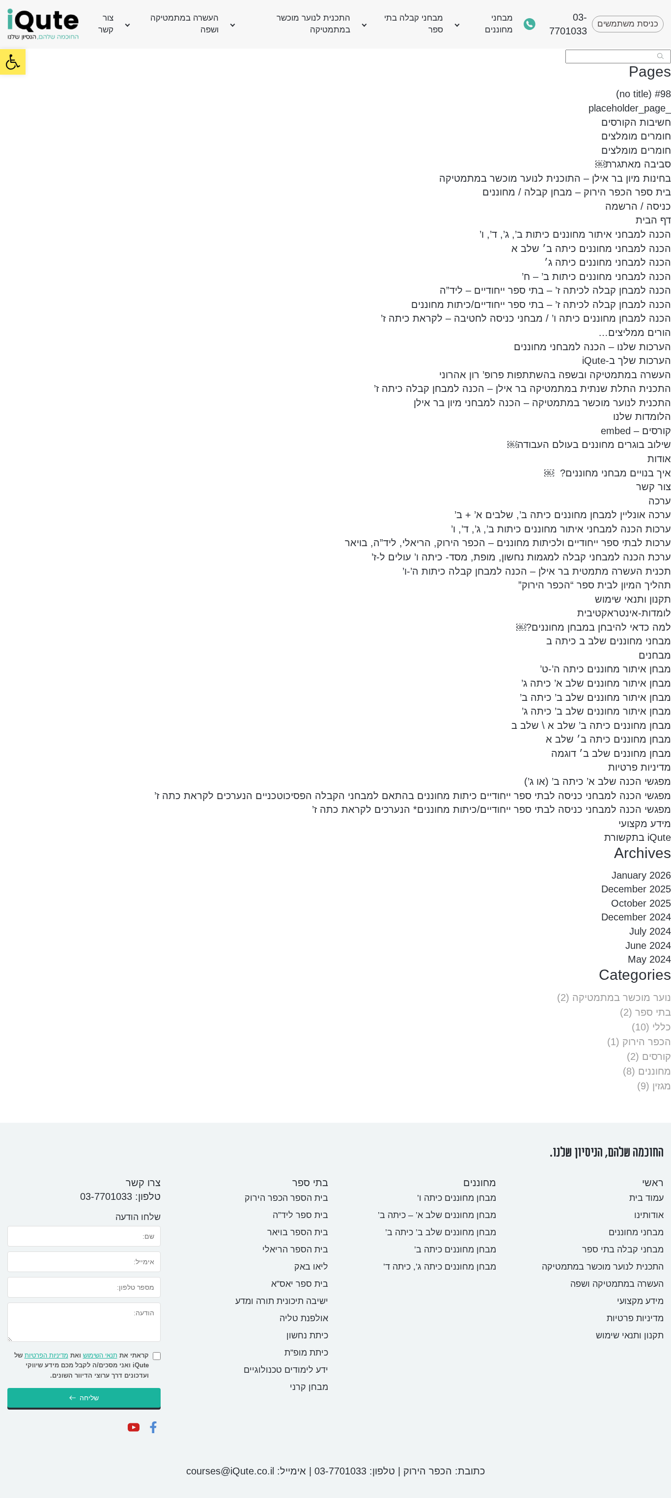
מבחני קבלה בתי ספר (413, 23)
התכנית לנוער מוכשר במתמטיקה (313, 23)
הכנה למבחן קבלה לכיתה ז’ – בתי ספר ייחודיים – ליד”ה (555, 290)
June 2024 (648, 945)
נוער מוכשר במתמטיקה (621, 997)
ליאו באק (311, 1267)
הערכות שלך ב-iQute (626, 360)
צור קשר (105, 23)
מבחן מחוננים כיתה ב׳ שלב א (608, 739)
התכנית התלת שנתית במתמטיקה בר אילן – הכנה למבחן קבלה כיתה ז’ (522, 388)
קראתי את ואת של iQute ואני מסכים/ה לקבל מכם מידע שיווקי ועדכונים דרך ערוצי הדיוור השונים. (81, 1366)
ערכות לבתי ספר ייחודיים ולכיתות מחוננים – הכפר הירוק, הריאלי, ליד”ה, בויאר (508, 542)
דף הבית (653, 220)
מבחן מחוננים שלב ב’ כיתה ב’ (440, 1232)
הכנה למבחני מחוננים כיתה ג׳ (607, 262)
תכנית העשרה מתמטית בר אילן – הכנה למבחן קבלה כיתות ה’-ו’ (536, 571)
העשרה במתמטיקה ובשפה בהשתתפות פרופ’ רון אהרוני (555, 374)
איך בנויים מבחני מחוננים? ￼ (607, 473)
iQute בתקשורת (637, 837)
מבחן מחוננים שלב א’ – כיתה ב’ (437, 1215)
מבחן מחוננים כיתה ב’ (455, 1249)
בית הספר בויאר (297, 1232)
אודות (659, 458)
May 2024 (649, 959)
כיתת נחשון (307, 1335)
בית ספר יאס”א (299, 1284)
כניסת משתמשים (627, 23)
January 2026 (641, 875)
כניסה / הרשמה (638, 206)
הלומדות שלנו (642, 416)
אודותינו (649, 1215)
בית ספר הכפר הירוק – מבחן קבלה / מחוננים (576, 192)
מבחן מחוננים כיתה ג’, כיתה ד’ (439, 1267)
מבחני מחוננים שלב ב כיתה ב (608, 641)
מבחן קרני (309, 1387)
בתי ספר (653, 1012)
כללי (661, 1027)
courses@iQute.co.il (230, 1471)
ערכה (659, 501)
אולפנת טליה (304, 1318)
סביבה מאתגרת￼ (633, 164)
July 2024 (650, 931)
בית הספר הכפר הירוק (286, 1198)
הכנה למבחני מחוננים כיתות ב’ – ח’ (596, 276)
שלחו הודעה (138, 1217)
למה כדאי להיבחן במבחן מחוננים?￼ (593, 627)
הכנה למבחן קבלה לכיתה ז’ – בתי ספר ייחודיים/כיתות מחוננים (541, 304)
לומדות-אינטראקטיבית (624, 613)
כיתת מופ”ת (306, 1353)
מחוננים (654, 1071)
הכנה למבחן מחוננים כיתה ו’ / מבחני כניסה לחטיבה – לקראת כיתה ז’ (526, 318)
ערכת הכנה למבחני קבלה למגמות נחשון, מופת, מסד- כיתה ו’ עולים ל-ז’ (521, 557)
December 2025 (636, 889)
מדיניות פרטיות (639, 767)
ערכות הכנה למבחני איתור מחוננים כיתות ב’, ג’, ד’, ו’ (561, 529)
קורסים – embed (636, 430)
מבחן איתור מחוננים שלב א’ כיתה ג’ (596, 683)
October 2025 (641, 903)
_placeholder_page (629, 108)
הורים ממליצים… (634, 332)
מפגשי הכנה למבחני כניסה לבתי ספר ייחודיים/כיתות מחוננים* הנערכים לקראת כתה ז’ (491, 809)
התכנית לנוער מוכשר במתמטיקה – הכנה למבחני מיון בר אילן (542, 402)
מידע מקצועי (644, 823)
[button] (13, 62)
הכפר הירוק (646, 1041)
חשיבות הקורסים (636, 122)
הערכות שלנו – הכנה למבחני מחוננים (592, 346)
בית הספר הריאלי (295, 1249)
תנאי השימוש (100, 1355)
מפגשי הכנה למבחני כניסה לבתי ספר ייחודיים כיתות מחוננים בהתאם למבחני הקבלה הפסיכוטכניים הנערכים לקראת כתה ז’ (412, 795)
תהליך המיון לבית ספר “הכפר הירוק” (594, 585)
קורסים (656, 1056)
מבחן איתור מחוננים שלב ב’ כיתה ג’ (596, 711)
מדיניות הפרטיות (46, 1355)
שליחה (89, 1398)
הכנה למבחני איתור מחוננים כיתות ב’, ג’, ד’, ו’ (575, 234)
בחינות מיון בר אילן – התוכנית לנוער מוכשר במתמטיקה (555, 178)
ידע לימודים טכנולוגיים (286, 1370)
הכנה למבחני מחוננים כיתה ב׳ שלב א (591, 248)
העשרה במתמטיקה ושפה (184, 23)
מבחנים (655, 655)
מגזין (661, 1086)
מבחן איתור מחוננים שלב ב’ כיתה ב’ (595, 697)
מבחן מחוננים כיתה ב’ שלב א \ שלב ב (591, 725)
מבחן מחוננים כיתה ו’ (456, 1198)
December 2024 (636, 917)
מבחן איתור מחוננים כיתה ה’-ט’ (605, 669)
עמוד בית (646, 1198)
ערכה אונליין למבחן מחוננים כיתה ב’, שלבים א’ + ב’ (562, 514)
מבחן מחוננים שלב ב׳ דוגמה (611, 753)
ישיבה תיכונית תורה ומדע (281, 1301)
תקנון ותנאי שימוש (633, 599)
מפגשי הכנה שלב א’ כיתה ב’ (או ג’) (597, 781)
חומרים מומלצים (636, 136)
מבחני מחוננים (499, 23)
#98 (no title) (643, 93)
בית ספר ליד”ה (300, 1215)
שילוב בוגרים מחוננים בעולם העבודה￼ (589, 444)
